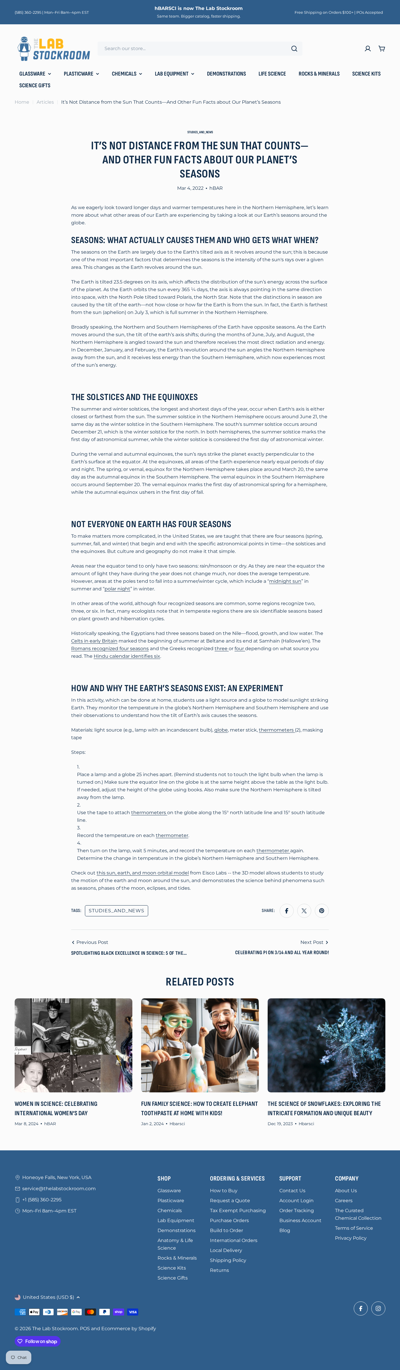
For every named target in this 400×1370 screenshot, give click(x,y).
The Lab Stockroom (55, 1328)
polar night (117, 589)
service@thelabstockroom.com (59, 1188)
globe (221, 730)
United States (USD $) (48, 1297)
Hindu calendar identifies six (127, 656)
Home (22, 102)
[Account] (367, 48)
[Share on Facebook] (287, 911)
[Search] (294, 48)
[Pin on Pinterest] (322, 911)
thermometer (172, 835)
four (240, 648)
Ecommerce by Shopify (128, 1328)
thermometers (277, 730)
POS (85, 1328)
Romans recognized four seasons (110, 648)
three (222, 648)
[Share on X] (304, 911)
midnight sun (285, 581)
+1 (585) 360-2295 (41, 1199)
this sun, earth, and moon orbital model (143, 873)
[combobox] (200, 49)
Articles (45, 102)
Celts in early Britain (94, 641)
